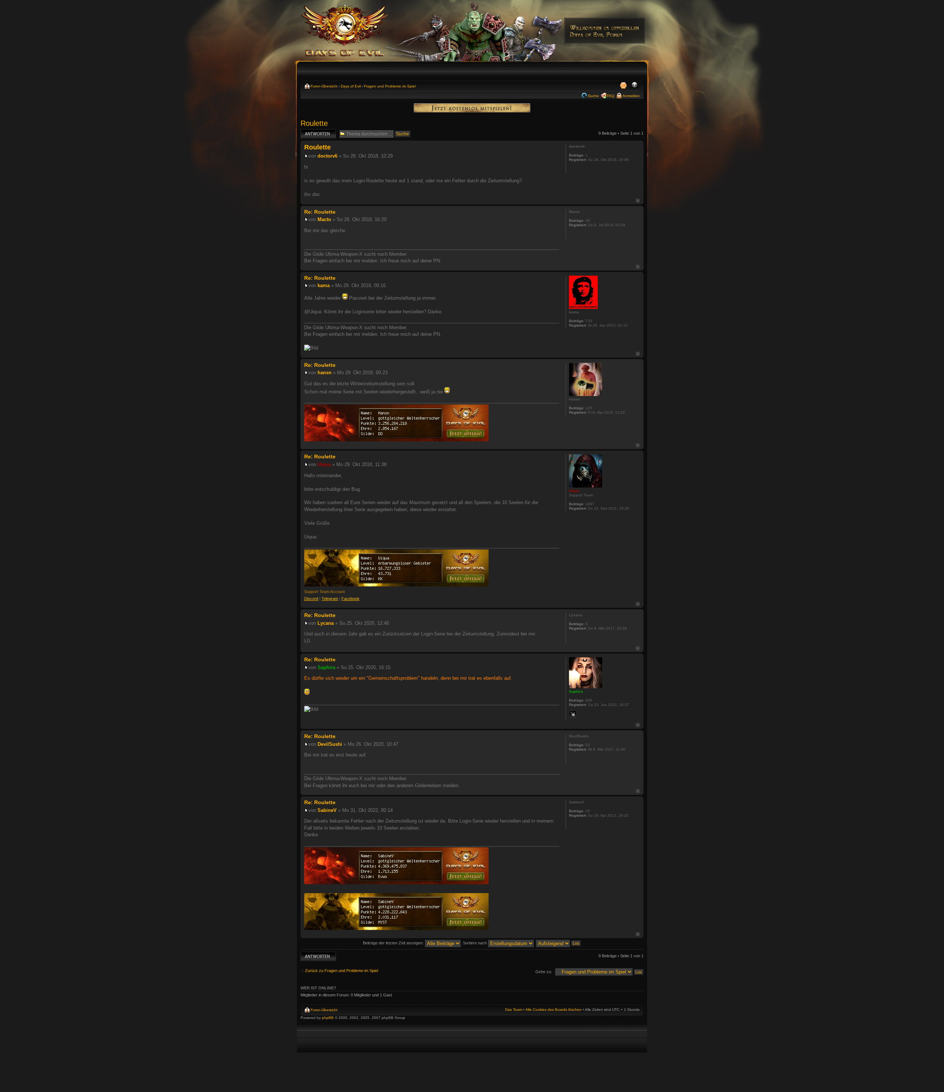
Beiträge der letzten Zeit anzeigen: (394, 943)
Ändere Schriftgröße (634, 85)
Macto (324, 219)
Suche (593, 96)
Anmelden (631, 96)
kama (323, 285)
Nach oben (638, 201)
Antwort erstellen (315, 131)
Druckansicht (623, 85)
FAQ (610, 96)
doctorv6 (327, 156)
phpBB (328, 1018)
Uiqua (324, 464)
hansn (324, 372)
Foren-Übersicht (323, 86)
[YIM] (572, 714)
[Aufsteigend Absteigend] (559, 943)
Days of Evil (351, 86)
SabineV (327, 810)
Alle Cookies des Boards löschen (553, 1009)
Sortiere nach (475, 943)
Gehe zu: (543, 971)
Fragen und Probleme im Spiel (390, 86)
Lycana (325, 623)
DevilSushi (329, 744)
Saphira (326, 667)
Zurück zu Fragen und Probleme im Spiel (341, 970)
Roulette (314, 123)
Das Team (513, 1009)
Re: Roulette (320, 212)
